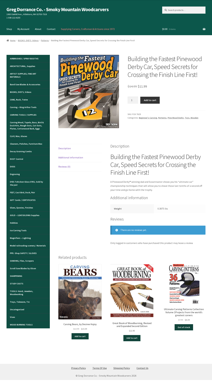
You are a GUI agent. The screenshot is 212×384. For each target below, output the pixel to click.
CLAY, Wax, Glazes (18, 136)
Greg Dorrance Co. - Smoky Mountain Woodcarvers (58, 9)
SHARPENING (16, 276)
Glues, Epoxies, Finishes (21, 207)
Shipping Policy (121, 368)
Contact (51, 29)
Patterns (45, 40)
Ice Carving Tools (18, 230)
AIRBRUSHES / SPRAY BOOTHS (24, 58)
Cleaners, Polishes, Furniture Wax (26, 143)
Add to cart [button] (80, 336)
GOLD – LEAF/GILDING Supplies (24, 215)
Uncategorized (17, 309)
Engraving (15, 174)
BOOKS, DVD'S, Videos (28, 40)
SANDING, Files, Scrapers (22, 260)
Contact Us (142, 368)
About (38, 29)
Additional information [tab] (70, 157)
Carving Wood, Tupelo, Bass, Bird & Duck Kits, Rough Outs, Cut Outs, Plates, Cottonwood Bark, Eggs (27, 125)
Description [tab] (64, 148)
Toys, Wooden (191, 117)
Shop (9, 29)
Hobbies (14, 222)
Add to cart (150, 100)
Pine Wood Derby (176, 117)
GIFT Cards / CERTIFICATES (23, 200)
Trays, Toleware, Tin (20, 301)
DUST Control (16, 159)
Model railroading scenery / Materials (28, 245)
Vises (12, 317)
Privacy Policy (78, 368)
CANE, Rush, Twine (19, 99)
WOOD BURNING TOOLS (21, 324)
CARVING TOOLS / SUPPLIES (23, 114)
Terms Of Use (99, 368)
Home (13, 40)
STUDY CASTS (16, 283)
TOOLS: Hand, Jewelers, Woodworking (21, 293)
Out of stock (184, 327)
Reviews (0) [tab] (64, 166)
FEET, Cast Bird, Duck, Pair (22, 192)
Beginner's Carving (148, 117)
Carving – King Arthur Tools (23, 107)
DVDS (12, 166)
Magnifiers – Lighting (20, 238)
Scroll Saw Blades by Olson (23, 268)
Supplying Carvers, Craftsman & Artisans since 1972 (88, 29)
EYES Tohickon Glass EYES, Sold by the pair (26, 183)
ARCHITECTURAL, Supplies (22, 66)
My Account (23, 29)
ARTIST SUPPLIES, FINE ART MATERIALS (23, 75)
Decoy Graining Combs (21, 151)
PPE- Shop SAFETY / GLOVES (23, 253)
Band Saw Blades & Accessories (25, 84)
